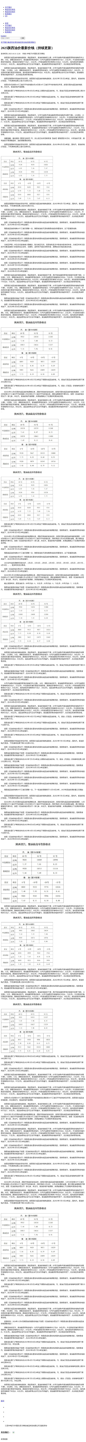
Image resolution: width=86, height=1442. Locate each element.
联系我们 (8, 14)
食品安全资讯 (10, 9)
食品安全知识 (10, 12)
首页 (6, 23)
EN (6, 16)
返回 (2, 1401)
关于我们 (8, 7)
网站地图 (9, 1428)
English (3, 36)
